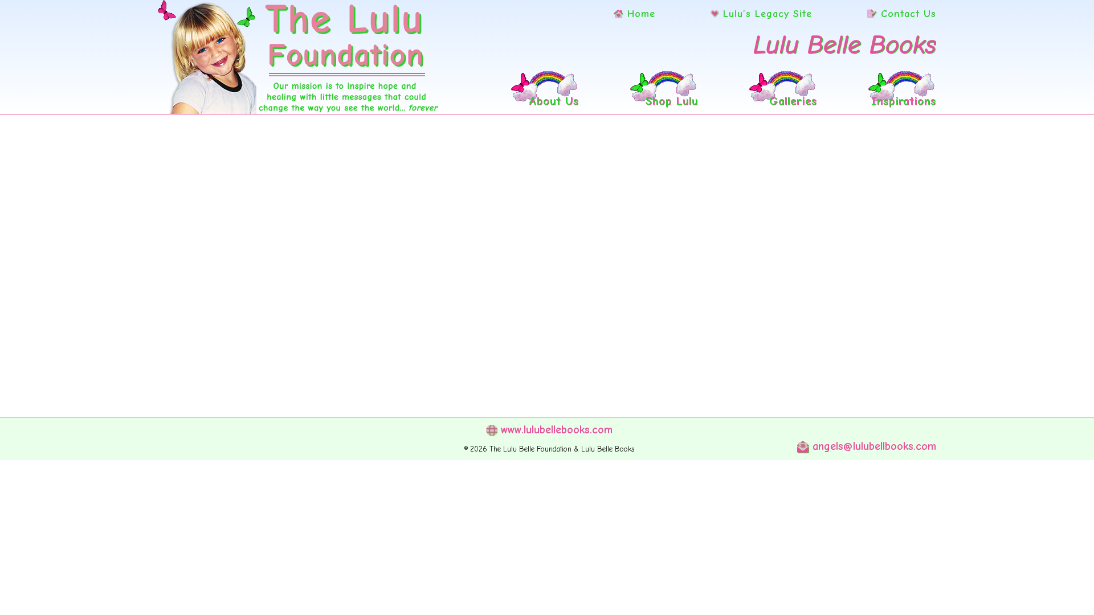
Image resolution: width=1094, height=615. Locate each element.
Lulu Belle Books (844, 44)
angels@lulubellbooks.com (872, 446)
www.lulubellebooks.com (555, 429)
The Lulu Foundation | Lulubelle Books (298, 57)
